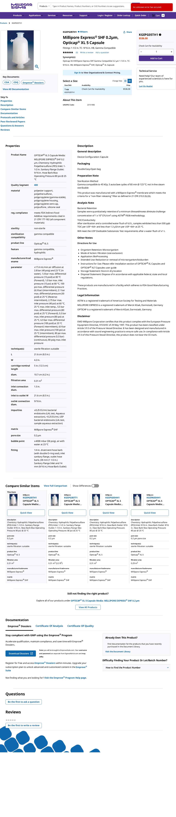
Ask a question (102, 52)
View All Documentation (16, 89)
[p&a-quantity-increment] (171, 52)
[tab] (6, 23)
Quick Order (140, 15)
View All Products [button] (88, 607)
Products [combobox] (43, 6)
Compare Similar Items (13, 109)
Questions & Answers (12, 125)
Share (129, 32)
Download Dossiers (19, 653)
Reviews (5, 129)
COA (6, 82)
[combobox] (89, 6)
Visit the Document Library (117, 651)
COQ (15, 82)
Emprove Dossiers (33, 82)
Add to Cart (156, 58)
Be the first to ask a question (23, 701)
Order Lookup (123, 15)
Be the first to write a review (25, 726)
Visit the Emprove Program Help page (65, 677)
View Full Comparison (55, 485)
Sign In (77, 72)
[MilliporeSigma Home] (21, 6)
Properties (6, 100)
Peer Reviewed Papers (13, 121)
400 (36, 184)
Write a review (86, 52)
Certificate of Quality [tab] (80, 626)
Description (7, 105)
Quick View (26, 512)
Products (3, 23)
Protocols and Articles (12, 117)
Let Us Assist (146, 86)
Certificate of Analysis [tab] (49, 626)
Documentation (9, 113)
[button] (105, 15)
